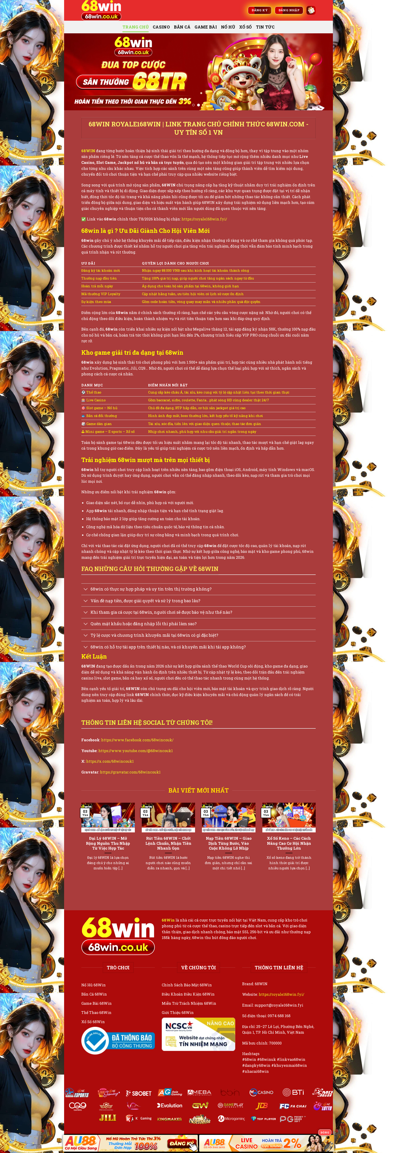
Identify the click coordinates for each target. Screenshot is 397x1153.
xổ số (245, 27)
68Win (168, 920)
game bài (206, 27)
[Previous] (75, 72)
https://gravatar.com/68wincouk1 (130, 772)
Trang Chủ (135, 27)
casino (161, 27)
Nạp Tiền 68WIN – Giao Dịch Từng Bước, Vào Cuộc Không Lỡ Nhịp (229, 843)
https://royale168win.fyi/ (204, 219)
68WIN (88, 150)
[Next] (322, 72)
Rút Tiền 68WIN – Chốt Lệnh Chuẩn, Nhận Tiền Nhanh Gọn (168, 843)
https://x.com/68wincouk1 (110, 761)
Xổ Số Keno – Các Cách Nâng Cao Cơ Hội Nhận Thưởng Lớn (289, 843)
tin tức (265, 27)
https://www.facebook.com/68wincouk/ (137, 739)
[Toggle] (85, 590)
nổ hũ (228, 27)
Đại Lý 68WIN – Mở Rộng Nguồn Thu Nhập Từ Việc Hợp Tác (108, 843)
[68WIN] (104, 10)
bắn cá (182, 27)
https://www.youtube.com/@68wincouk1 (135, 750)
